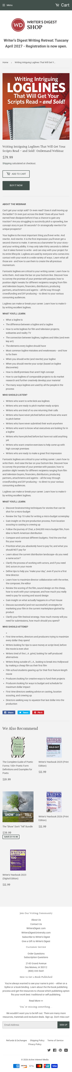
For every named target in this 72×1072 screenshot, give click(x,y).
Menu (10, 5)
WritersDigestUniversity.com (36, 932)
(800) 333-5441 (36, 971)
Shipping (7, 163)
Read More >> (36, 1000)
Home (5, 62)
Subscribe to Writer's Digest (36, 937)
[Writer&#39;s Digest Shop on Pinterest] (60, 1050)
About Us (36, 919)
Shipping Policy (37, 1040)
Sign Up (63, 1025)
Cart (64, 4)
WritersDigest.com (36, 928)
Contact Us (36, 924)
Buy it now (16, 185)
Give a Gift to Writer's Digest (36, 941)
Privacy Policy (34, 1044)
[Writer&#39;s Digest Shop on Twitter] (49, 1050)
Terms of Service (55, 1040)
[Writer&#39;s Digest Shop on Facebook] (54, 1050)
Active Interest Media (38, 1059)
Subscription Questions (36, 957)
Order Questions (36, 953)
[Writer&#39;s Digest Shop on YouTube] (66, 1050)
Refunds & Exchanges (16, 1040)
